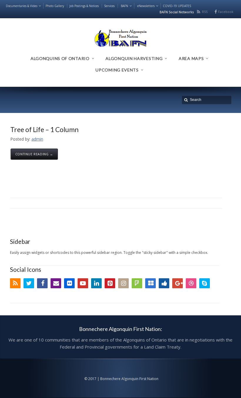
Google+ (177, 283)
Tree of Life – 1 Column (44, 129)
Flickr (69, 283)
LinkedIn (96, 283)
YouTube (83, 283)
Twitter (29, 283)
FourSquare (137, 283)
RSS (204, 11)
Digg (164, 283)
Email (56, 283)
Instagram (123, 283)
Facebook (225, 11)
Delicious (150, 283)
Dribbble (191, 283)
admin (37, 139)
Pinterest (110, 283)
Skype (204, 283)
